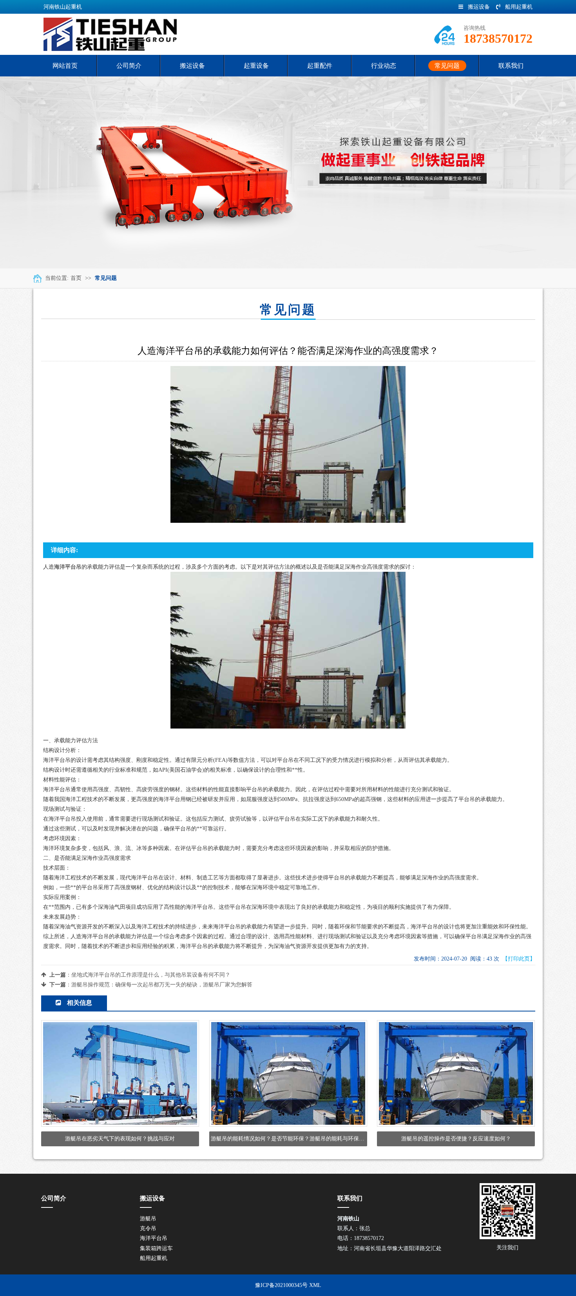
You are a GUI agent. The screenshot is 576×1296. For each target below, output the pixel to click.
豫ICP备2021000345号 (281, 1285)
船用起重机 (519, 7)
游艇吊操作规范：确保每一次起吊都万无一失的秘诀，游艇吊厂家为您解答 (161, 985)
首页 (76, 278)
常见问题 (106, 278)
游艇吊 (148, 1219)
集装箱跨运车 (156, 1248)
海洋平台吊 (153, 1238)
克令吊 (148, 1228)
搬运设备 (479, 7)
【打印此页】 (518, 959)
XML (315, 1285)
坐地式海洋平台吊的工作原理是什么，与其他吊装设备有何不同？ (150, 975)
